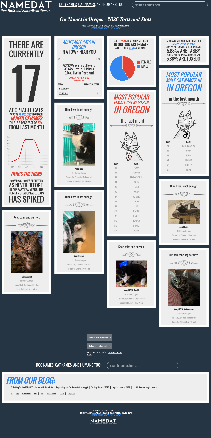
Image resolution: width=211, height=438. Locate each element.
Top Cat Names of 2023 (121, 387)
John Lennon (51, 393)
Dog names (68, 4)
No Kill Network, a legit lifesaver (145, 387)
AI (11, 393)
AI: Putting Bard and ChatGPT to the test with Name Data (32, 387)
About (115, 423)
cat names (86, 4)
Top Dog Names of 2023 (100, 387)
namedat (97, 423)
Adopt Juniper (27, 276)
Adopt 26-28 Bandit (131, 290)
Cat (17, 393)
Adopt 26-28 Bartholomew (184, 309)
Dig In (118, 27)
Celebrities (26, 393)
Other (62, 393)
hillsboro (64, 88)
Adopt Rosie (183, 226)
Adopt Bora (79, 168)
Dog (35, 393)
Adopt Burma (79, 256)
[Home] (103, 422)
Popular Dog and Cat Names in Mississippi (72, 387)
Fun (42, 393)
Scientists (71, 393)
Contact (110, 423)
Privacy (105, 423)
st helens (63, 93)
